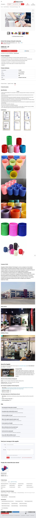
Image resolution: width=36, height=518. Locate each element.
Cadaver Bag (12, 388)
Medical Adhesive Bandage (5, 505)
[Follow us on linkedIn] (25, 513)
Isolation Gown (16, 388)
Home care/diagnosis (12, 483)
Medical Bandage (11, 485)
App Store (3, 511)
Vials (19, 6)
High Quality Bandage (14, 505)
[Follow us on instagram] (31, 511)
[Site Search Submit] (22, 4)
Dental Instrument (29, 485)
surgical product (3, 485)
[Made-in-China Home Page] (18, 2)
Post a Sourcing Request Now (27, 457)
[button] (1, 1)
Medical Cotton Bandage (23, 503)
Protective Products (29, 483)
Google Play (9, 511)
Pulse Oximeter (30, 387)
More (2, 509)
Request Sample (16, 53)
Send (8, 457)
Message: (4, 449)
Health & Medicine (6, 6)
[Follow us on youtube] (33, 511)
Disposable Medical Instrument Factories (8, 501)
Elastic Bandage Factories (28, 501)
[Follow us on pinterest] (34, 511)
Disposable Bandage (14, 503)
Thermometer (18, 387)
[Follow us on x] (30, 511)
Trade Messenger (16, 511)
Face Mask (14, 387)
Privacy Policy (32, 515)
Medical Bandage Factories (6, 503)
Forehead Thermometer (5, 388)
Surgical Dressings (20, 483)
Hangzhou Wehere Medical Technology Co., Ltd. (10, 42)
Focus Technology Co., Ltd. (11, 515)
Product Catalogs (14, 481)
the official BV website (22, 365)
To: (5, 447)
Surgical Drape (21, 388)
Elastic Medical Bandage (23, 505)
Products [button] (9, 4)
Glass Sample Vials (4, 496)
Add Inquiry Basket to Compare (18, 36)
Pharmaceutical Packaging (14, 6)
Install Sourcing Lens (5, 513)
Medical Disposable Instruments (5, 483)
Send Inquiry (9, 50)
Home (2, 6)
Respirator (26, 387)
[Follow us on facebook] (29, 511)
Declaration (27, 515)
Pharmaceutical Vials (12, 496)
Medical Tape (20, 485)
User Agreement (23, 515)
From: (5, 444)
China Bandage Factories (19, 501)
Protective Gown (9, 387)
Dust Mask (22, 387)
